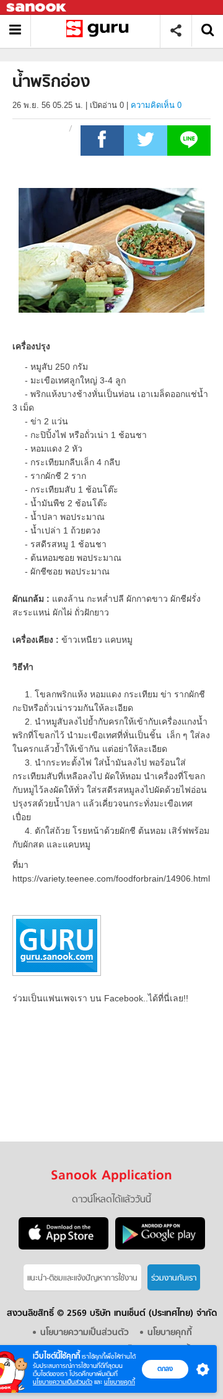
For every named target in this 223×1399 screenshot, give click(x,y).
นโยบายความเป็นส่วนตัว (62, 1382)
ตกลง (165, 1368)
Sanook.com (37, 8)
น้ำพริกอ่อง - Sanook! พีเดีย (100, 31)
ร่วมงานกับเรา (173, 1278)
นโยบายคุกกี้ (119, 1382)
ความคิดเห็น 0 (156, 105)
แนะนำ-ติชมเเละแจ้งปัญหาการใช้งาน (82, 1278)
